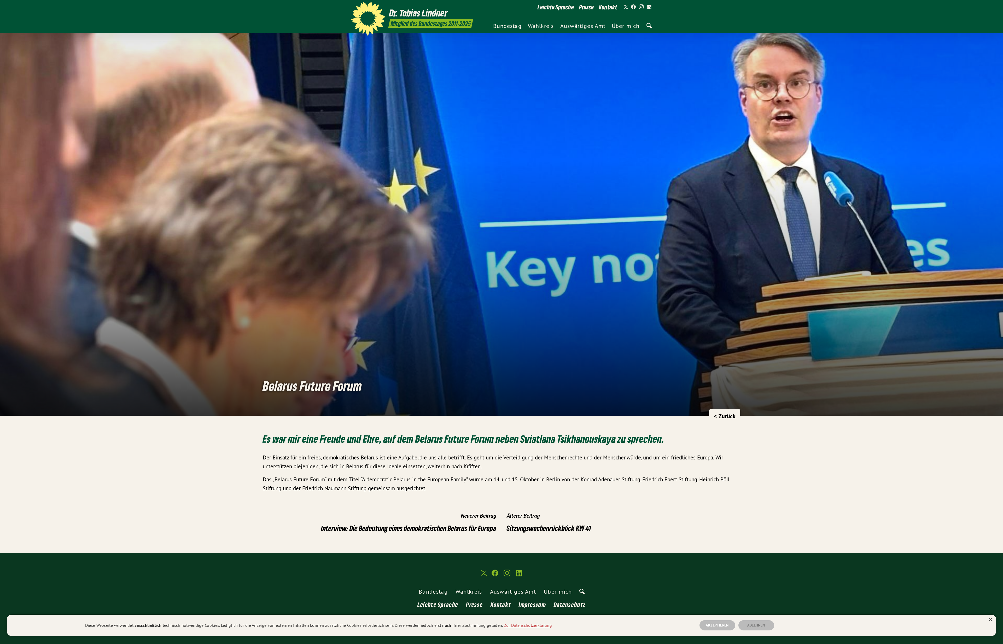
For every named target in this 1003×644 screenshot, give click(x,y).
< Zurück (725, 416)
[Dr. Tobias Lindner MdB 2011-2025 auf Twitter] (625, 7)
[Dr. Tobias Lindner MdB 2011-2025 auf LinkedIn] (649, 7)
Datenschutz (570, 604)
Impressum (532, 604)
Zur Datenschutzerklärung (528, 625)
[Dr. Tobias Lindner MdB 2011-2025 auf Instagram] (641, 7)
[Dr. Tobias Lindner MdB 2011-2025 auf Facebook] (633, 7)
